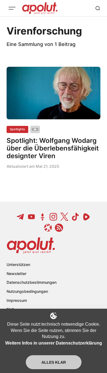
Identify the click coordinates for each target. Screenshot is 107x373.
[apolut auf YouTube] (31, 217)
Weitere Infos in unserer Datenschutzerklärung (53, 343)
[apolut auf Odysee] (48, 228)
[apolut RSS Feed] (59, 228)
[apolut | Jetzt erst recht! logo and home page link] (31, 245)
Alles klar (53, 362)
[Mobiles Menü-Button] (12, 8)
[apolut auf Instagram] (53, 217)
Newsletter (16, 273)
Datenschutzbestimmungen (32, 282)
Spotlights (17, 129)
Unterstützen (18, 264)
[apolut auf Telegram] (20, 217)
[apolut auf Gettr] (42, 217)
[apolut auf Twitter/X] (64, 217)
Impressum (17, 300)
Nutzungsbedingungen (27, 291)
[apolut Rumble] (86, 217)
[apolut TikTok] (75, 217)
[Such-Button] (97, 8)
